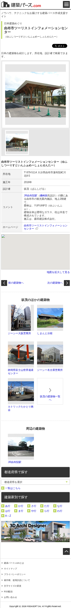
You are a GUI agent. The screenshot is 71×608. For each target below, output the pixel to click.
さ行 (33, 506)
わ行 (59, 510)
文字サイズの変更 (12, 586)
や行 (33, 510)
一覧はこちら (13, 488)
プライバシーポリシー (15, 574)
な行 (59, 506)
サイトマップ (10, 568)
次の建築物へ (55, 282)
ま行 (20, 510)
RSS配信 (8, 591)
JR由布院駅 (30, 195)
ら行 (46, 510)
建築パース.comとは (14, 563)
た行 (46, 506)
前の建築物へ (16, 282)
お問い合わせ (10, 597)
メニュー (66, 4)
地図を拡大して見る (58, 272)
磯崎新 (44, 195)
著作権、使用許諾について (17, 580)
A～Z (8, 515)
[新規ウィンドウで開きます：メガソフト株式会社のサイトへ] (35, 607)
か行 (20, 506)
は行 (7, 510)
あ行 (7, 506)
